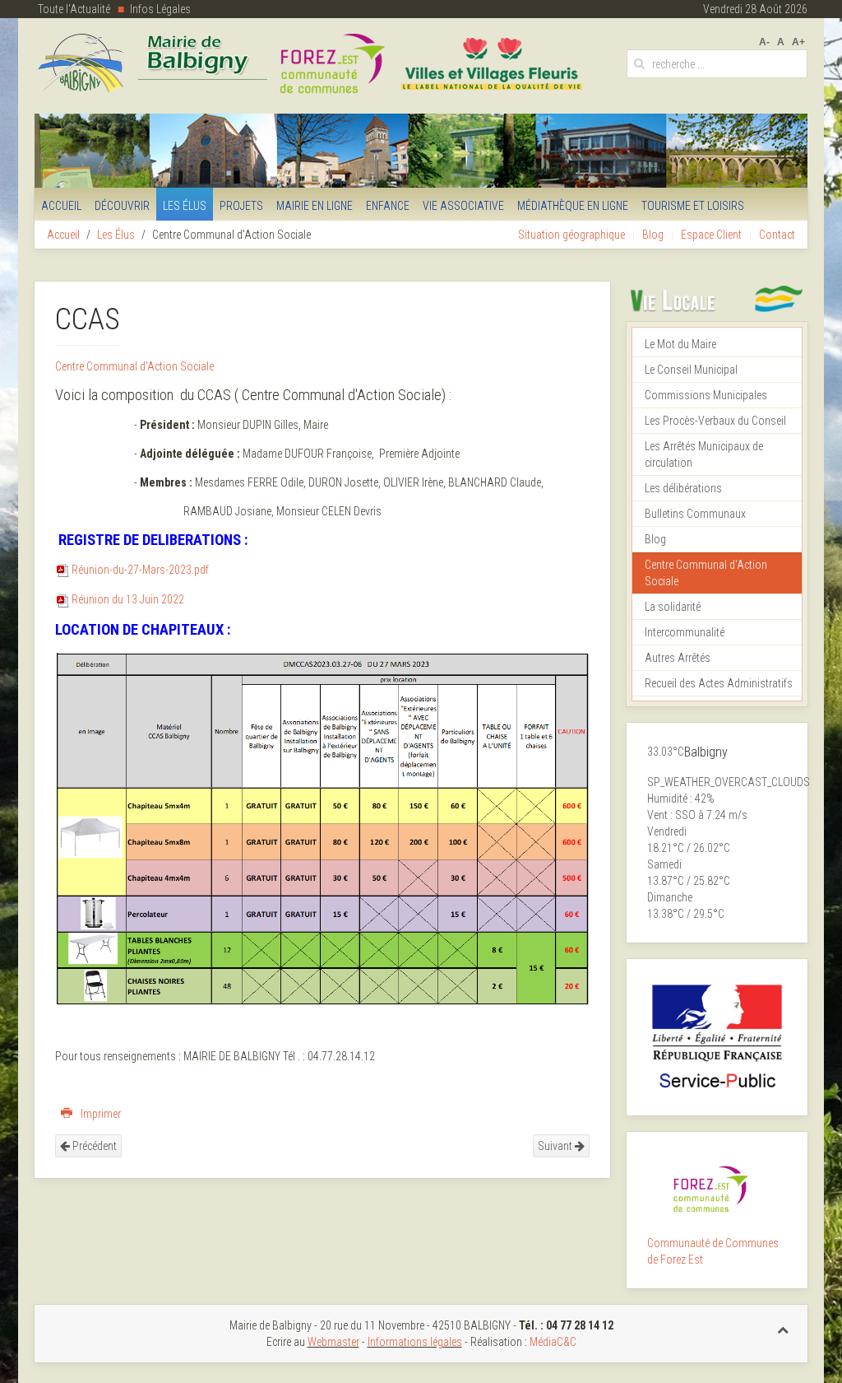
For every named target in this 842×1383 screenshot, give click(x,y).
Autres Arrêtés (677, 657)
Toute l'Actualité (74, 9)
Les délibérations (683, 488)
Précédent (93, 1145)
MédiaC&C (553, 1341)
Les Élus (184, 205)
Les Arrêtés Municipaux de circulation (704, 454)
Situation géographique (571, 234)
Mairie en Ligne (314, 205)
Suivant (556, 1145)
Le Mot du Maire (680, 344)
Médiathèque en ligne (572, 205)
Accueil (61, 205)
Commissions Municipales (706, 395)
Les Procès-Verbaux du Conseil (715, 420)
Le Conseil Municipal (691, 369)
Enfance (387, 205)
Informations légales (415, 1341)
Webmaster (333, 1341)
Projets (241, 205)
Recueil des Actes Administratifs (719, 683)
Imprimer (99, 1113)
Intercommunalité (684, 632)
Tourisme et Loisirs (692, 205)
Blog (653, 234)
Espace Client (711, 234)
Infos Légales (160, 9)
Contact (777, 234)
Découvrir (122, 205)
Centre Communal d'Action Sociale (134, 366)
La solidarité (673, 606)
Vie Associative (463, 205)
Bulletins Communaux (695, 513)
